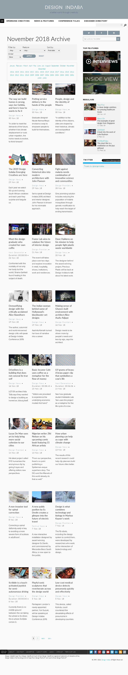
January (12, 65)
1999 (40, 78)
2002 (67, 75)
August (47, 65)
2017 (57, 72)
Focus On (101, 118)
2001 (72, 75)
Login (52, 652)
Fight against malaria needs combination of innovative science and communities (64, 174)
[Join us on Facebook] (101, 33)
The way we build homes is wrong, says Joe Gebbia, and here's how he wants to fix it (18, 104)
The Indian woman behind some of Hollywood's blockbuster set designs (41, 311)
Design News (15, 115)
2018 (52, 72)
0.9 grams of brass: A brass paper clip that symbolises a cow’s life (64, 374)
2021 (37, 72)
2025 (17, 72)
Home (2, 21)
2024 (22, 72)
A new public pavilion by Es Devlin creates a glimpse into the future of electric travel (40, 514)
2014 (72, 72)
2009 (32, 75)
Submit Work (41, 652)
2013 (12, 75)
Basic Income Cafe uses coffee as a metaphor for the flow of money (41, 374)
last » (49, 638)
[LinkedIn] (116, 652)
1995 (44, 78)
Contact (20, 652)
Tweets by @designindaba (94, 166)
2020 (42, 72)
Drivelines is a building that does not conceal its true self (18, 374)
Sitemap (59, 652)
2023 (27, 72)
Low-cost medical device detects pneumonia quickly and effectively (64, 587)
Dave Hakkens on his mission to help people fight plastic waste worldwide (64, 243)
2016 (62, 72)
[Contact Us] (124, 652)
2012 (17, 75)
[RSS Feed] (120, 652)
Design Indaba (106, 660)
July (43, 65)
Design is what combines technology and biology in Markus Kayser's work (64, 512)
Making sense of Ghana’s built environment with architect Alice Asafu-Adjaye (64, 311)
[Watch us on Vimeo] (112, 652)
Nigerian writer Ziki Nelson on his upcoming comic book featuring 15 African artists (41, 439)
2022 (32, 72)
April (30, 65)
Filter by (11, 47)
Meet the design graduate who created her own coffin (17, 243)
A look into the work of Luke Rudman (106, 133)
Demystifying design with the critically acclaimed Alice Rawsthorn (18, 310)
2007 (42, 75)
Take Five (100, 105)
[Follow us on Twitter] (89, 33)
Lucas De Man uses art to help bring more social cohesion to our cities (18, 439)
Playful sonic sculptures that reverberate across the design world (41, 587)
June (39, 65)
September (55, 65)
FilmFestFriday (102, 141)
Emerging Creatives (18, 21)
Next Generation (16, 252)
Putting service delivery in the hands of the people (42, 101)
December (42, 69)
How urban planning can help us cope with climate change (64, 438)
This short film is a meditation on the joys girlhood (106, 145)
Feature (26, 47)
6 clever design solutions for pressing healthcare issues (106, 109)
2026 (12, 72)
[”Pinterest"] (114, 33)
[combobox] (109, 25)
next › (43, 638)
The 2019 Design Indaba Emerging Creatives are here (18, 171)
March (25, 65)
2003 (62, 75)
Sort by (50, 47)
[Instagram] (103, 652)
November (70, 65)
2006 (47, 75)
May (34, 65)
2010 (27, 75)
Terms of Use (70, 652)
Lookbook (101, 129)
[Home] (64, 8)
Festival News (38, 526)
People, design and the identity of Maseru (64, 101)
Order (11, 53)
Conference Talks (69, 21)
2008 (37, 75)
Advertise (30, 652)
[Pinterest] (99, 652)
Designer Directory (95, 21)
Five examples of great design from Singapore (106, 121)
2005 (52, 75)
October (63, 65)
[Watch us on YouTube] (108, 652)
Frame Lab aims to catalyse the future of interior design (41, 241)
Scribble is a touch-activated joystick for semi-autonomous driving (18, 587)
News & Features (44, 21)
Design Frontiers (63, 185)
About (11, 652)
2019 (47, 72)
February (19, 65)
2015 (67, 72)
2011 (22, 75)
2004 (57, 75)
